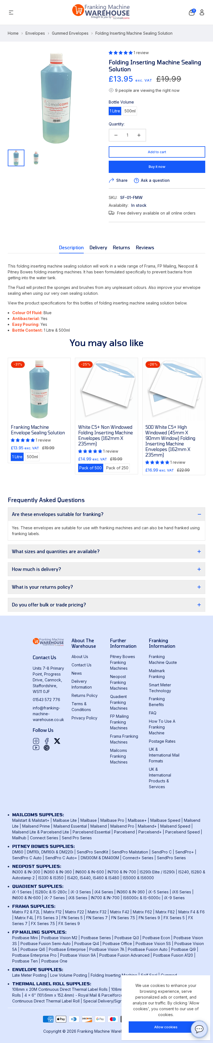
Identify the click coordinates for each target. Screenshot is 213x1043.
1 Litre (115, 111)
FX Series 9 (69, 923)
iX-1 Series (22, 892)
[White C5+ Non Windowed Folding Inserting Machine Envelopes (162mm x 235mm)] (106, 389)
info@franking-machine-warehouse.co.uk (48, 714)
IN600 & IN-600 (89, 872)
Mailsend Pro (122, 826)
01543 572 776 (46, 699)
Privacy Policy (84, 718)
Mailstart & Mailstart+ (30, 820)
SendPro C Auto (27, 857)
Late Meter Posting (29, 975)
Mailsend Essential (70, 826)
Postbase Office (117, 943)
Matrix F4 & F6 (191, 912)
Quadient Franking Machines (119, 702)
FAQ (152, 713)
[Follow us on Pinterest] (46, 747)
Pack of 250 (118, 468)
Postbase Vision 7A (106, 949)
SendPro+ (184, 852)
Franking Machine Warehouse (104, 1031)
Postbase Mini (25, 937)
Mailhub (19, 837)
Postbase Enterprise (67, 949)
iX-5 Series (158, 892)
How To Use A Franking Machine (162, 727)
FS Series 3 (47, 917)
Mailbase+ (137, 820)
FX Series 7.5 (43, 923)
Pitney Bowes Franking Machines (122, 662)
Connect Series (44, 837)
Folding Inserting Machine (114, 975)
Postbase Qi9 (183, 949)
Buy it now (157, 167)
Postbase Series (96, 937)
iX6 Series (181, 892)
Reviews (145, 247)
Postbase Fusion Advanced (124, 955)
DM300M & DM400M (100, 857)
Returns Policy (85, 695)
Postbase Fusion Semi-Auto (46, 943)
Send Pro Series (77, 837)
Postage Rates (162, 741)
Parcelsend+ (150, 832)
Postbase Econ (156, 937)
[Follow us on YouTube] (36, 747)
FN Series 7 (97, 917)
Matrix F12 (53, 912)
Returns (121, 247)
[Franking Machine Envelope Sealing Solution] (39, 389)
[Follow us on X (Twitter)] (57, 741)
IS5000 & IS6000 (138, 877)
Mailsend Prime (36, 826)
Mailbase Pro (112, 820)
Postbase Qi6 (33, 949)
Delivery (98, 247)
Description (71, 247)
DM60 (17, 852)
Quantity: (117, 124)
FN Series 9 (149, 917)
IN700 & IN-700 (122, 872)
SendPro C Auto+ (61, 857)
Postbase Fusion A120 (173, 955)
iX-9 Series (174, 897)
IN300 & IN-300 (26, 872)
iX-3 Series (81, 892)
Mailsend (98, 826)
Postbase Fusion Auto (148, 949)
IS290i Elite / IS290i (157, 872)
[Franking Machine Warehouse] (101, 12)
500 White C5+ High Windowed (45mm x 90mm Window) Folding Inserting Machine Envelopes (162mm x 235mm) (170, 440)
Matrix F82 (165, 912)
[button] (191, 12)
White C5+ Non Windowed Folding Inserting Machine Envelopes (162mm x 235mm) (105, 435)
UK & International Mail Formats (164, 755)
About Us (80, 656)
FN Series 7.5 (123, 917)
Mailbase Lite (65, 820)
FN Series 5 (72, 917)
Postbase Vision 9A (78, 955)
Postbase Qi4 (86, 943)
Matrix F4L (24, 917)
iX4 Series (104, 892)
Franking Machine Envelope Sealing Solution (38, 429)
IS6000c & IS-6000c (142, 897)
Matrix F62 (142, 912)
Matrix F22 (74, 912)
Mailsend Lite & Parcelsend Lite (40, 832)
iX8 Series (78, 897)
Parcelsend (124, 832)
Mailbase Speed (165, 820)
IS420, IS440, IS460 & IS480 (93, 877)
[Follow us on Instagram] (36, 741)
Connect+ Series (138, 857)
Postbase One (54, 961)
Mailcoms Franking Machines (119, 756)
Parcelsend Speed (182, 832)
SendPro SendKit (92, 852)
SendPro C (162, 852)
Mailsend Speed (175, 826)
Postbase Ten (25, 961)
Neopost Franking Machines (119, 682)
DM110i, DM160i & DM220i (50, 852)
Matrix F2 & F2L (26, 912)
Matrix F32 (97, 912)
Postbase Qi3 (127, 937)
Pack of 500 (91, 468)
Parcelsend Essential (91, 832)
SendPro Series (171, 857)
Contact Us (82, 664)
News (77, 673)
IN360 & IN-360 (58, 872)
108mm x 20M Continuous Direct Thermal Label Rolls (60, 989)
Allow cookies (166, 1027)
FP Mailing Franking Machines (119, 722)
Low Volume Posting (68, 975)
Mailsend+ (147, 826)
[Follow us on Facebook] (46, 741)
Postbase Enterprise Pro (34, 955)
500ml (131, 111)
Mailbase (88, 820)
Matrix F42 (119, 912)
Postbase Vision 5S (153, 943)
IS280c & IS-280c (51, 892)
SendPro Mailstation (130, 852)
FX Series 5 (174, 917)
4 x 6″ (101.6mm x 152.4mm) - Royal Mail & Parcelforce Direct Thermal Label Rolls (98, 995)
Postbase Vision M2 (59, 937)
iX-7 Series (54, 897)
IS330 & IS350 (51, 877)
